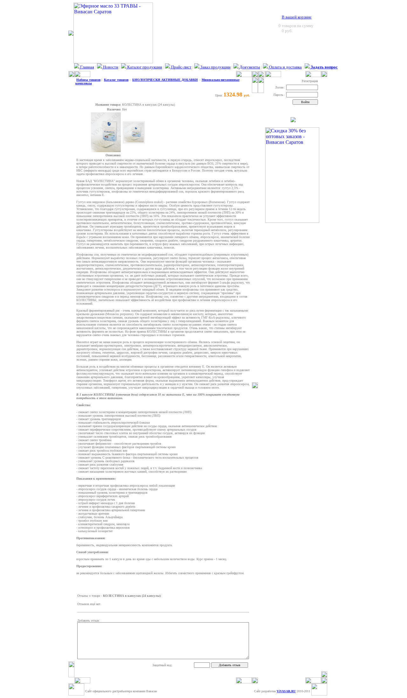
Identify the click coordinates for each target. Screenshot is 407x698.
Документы (249, 67)
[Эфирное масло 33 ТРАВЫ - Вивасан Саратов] (113, 61)
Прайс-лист (180, 67)
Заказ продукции (215, 67)
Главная (86, 67)
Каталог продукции (144, 67)
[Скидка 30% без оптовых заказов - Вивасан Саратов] (292, 221)
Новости (110, 67)
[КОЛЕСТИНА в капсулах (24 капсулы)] (106, 151)
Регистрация (310, 81)
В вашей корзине (297, 17)
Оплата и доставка (285, 67)
